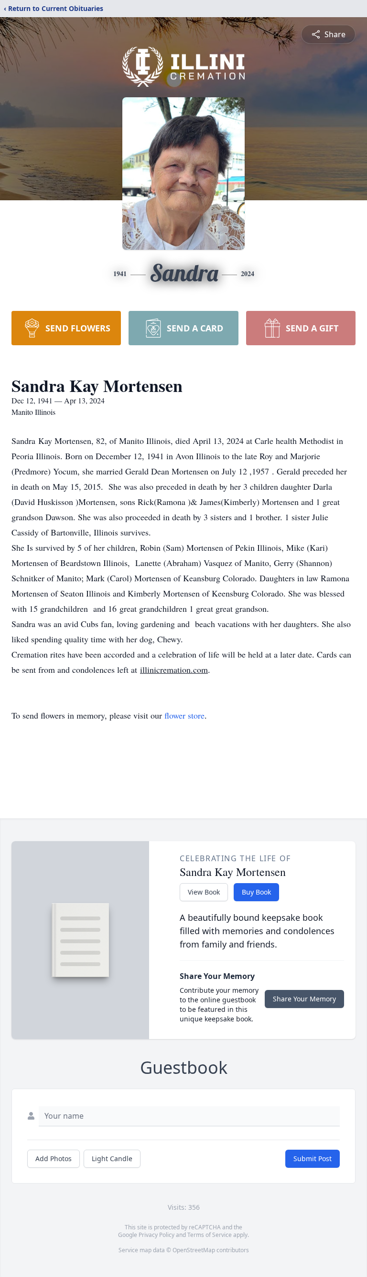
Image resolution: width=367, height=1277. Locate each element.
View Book (204, 891)
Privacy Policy (156, 1235)
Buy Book (256, 891)
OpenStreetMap (194, 1250)
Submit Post (312, 1158)
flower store (184, 715)
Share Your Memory (304, 998)
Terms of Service (209, 1235)
